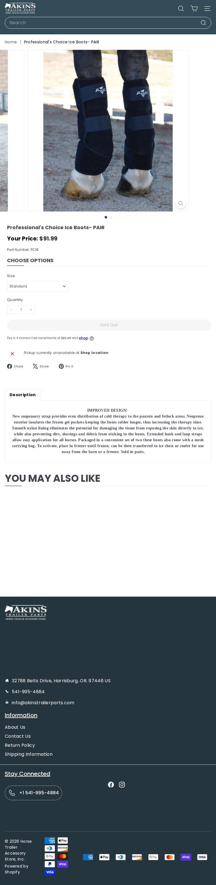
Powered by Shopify (16, 869)
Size (11, 275)
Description (23, 395)
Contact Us (18, 736)
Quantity (15, 299)
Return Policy (20, 745)
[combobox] (108, 23)
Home (11, 42)
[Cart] (194, 8)
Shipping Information (29, 754)
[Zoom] (181, 203)
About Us (15, 727)
